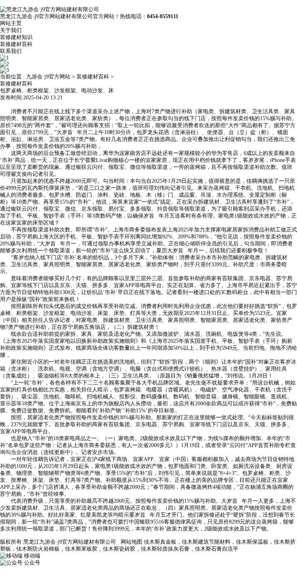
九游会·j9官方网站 (48, 77)
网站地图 (131, 542)
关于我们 (11, 30)
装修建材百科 (16, 44)
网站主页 (11, 23)
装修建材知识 (16, 37)
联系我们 (11, 51)
